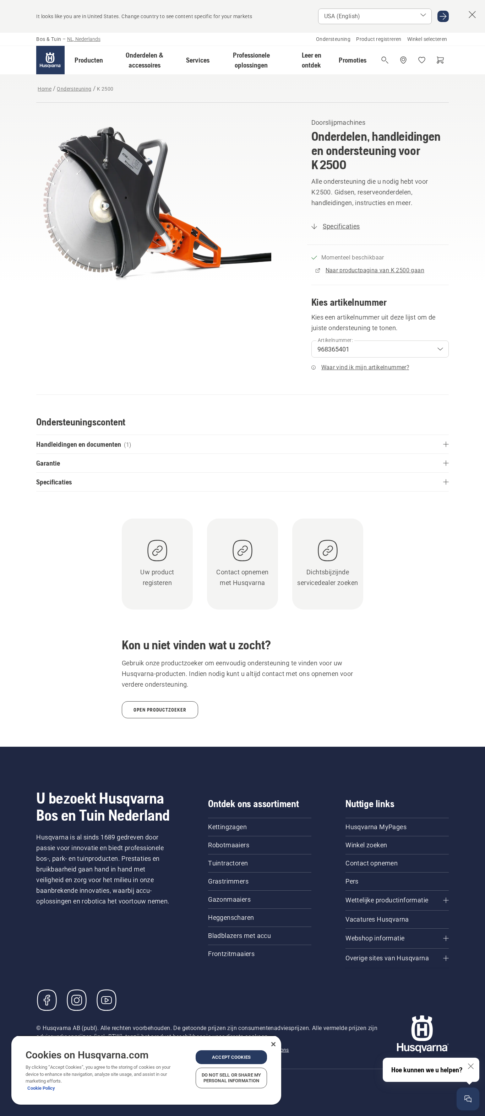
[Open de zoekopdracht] (384, 60)
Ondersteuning (333, 39)
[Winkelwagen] (440, 60)
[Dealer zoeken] (403, 60)
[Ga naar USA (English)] (443, 16)
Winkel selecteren (427, 39)
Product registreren (379, 39)
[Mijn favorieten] (421, 60)
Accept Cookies (231, 1057)
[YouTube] (106, 1000)
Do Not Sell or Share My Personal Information (231, 1077)
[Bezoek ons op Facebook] (47, 1000)
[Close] (273, 1044)
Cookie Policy (41, 1088)
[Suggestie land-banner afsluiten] (472, 14)
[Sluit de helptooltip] (470, 1066)
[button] (88, 60)
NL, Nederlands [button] (83, 39)
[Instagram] (76, 1000)
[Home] (50, 60)
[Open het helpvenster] (468, 1099)
